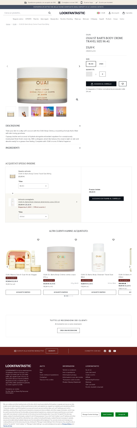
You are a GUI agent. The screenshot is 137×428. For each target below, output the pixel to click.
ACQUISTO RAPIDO (23, 292)
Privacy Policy (66, 424)
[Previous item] (7, 266)
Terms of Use (7, 426)
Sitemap (88, 382)
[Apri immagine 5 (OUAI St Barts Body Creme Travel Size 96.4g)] (61, 112)
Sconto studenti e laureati (94, 387)
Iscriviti (51, 351)
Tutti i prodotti (90, 384)
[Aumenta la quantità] (102, 74)
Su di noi (89, 370)
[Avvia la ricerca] (49, 13)
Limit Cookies (107, 414)
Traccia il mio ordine (46, 380)
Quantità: (90, 70)
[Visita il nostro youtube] (114, 351)
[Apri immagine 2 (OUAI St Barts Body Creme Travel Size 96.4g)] (23, 112)
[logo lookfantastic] (72, 13)
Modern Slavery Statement (72, 382)
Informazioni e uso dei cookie (73, 377)
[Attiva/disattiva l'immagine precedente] (7, 66)
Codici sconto (90, 375)
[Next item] (129, 266)
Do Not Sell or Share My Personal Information (17, 392)
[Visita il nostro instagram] (109, 351)
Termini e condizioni (69, 370)
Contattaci (43, 377)
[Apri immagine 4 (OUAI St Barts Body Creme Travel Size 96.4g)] (49, 112)
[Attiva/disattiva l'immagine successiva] (79, 66)
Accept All (122, 414)
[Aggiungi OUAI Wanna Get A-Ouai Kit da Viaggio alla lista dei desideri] (38, 239)
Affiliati (88, 377)
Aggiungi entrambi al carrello (106, 199)
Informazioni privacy (69, 375)
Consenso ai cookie (12, 389)
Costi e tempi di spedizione (49, 375)
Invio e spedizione (69, 372)
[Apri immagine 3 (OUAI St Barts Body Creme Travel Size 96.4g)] (36, 112)
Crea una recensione (68, 330)
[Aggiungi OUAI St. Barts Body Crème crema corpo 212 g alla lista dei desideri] (75, 239)
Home (8, 24)
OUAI (14, 24)
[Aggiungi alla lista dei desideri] (123, 83)
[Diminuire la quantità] (89, 74)
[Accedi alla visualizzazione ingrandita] (77, 99)
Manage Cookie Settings (90, 414)
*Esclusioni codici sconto (71, 380)
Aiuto (41, 370)
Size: (88, 59)
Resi (41, 372)
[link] (113, 13)
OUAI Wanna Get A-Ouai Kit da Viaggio (21, 275)
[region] (68, 414)
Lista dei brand (91, 372)
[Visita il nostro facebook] (105, 351)
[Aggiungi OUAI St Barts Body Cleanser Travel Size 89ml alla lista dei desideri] (113, 239)
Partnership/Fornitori (92, 380)
